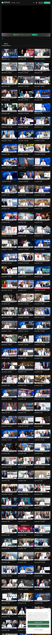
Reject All (38, 626)
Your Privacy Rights (38, 629)
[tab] (6, 44)
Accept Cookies (38, 622)
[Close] (49, 610)
